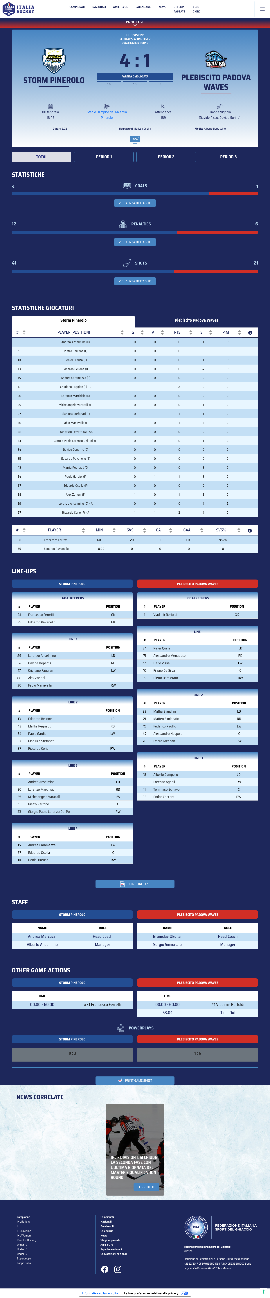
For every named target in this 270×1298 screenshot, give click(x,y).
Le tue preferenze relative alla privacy (151, 1293)
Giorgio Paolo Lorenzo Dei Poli (49, 811)
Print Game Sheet (138, 1080)
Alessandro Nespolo (167, 733)
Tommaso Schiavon (167, 789)
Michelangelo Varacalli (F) (76, 404)
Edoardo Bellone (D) (76, 369)
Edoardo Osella (39, 852)
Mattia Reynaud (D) (75, 467)
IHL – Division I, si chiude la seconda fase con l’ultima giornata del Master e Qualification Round (134, 1167)
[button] (17, 332)
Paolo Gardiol (37, 733)
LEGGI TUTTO (146, 1187)
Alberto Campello (165, 774)
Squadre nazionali (111, 1249)
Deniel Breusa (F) (75, 360)
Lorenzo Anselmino (42, 655)
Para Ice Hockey (26, 1240)
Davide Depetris (39, 663)
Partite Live (135, 22)
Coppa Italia (24, 1263)
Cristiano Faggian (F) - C (75, 386)
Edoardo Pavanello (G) (75, 458)
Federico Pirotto (164, 726)
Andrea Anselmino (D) (75, 342)
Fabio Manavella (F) (76, 422)
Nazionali (99, 7)
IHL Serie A (23, 1221)
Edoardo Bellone (40, 719)
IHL (19, 1226)
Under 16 (22, 1249)
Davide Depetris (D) (75, 449)
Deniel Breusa (38, 860)
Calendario (144, 7)
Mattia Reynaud (39, 726)
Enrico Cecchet (163, 797)
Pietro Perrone (38, 804)
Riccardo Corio (38, 748)
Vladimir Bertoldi (165, 615)
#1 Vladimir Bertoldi (227, 1004)
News (162, 7)
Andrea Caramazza (42, 845)
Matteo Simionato (166, 719)
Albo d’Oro (197, 9)
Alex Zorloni (36, 678)
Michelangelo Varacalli (44, 797)
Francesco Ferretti (56, 539)
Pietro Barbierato (165, 678)
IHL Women (24, 1235)
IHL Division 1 (135, 35)
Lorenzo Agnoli (164, 782)
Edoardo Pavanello (56, 548)
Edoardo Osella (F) (76, 485)
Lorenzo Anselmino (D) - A (76, 503)
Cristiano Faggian (40, 670)
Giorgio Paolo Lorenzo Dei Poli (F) (76, 440)
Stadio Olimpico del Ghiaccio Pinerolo (107, 114)
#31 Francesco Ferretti (102, 1004)
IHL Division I (24, 1231)
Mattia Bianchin (164, 711)
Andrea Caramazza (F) (75, 377)
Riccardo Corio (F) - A (75, 512)
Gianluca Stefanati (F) (76, 413)
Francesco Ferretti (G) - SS (76, 431)
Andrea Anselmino (41, 782)
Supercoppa (24, 1258)
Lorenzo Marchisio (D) (75, 395)
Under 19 (22, 1244)
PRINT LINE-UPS (138, 883)
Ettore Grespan (164, 741)
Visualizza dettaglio (135, 203)
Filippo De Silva (164, 670)
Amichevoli (120, 7)
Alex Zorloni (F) (75, 494)
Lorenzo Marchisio (41, 789)
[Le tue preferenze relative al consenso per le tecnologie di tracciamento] (263, 1291)
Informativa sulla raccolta (100, 1293)
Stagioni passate (179, 9)
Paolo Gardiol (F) (76, 476)
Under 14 (22, 1254)
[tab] (41, 157)
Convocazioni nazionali (113, 1254)
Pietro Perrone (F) (75, 351)
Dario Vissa (161, 663)
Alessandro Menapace (169, 655)
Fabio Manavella (40, 685)
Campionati (77, 7)
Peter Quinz (161, 648)
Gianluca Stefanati (41, 741)
